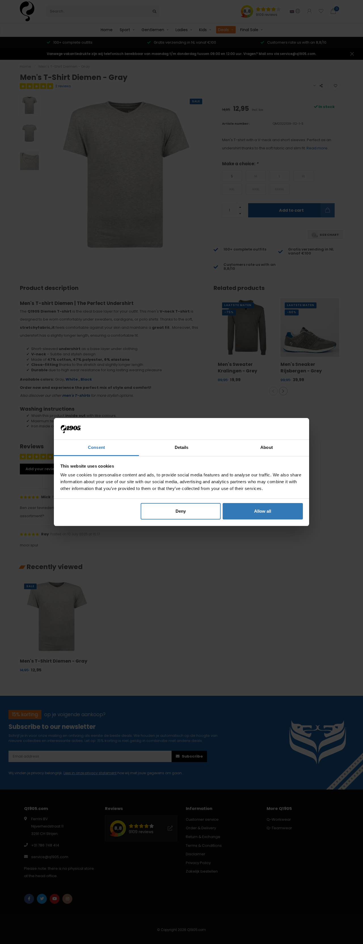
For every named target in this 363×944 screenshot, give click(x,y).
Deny (181, 511)
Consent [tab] (96, 447)
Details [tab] (182, 447)
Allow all (262, 511)
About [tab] (266, 447)
